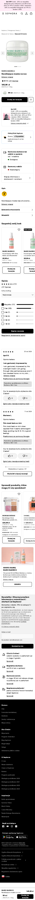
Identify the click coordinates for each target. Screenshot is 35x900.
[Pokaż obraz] (17, 51)
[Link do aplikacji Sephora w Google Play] (8, 837)
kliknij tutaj (22, 842)
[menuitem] (26, 13)
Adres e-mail (6, 632)
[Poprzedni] (3, 53)
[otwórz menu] (3, 13)
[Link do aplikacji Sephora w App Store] (21, 837)
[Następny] (32, 53)
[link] (17, 331)
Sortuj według (6, 291)
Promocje (22, 844)
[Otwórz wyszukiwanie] (21, 13)
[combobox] (18, 295)
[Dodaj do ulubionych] (19, 229)
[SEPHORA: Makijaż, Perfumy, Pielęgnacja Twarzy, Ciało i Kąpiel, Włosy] (11, 13)
